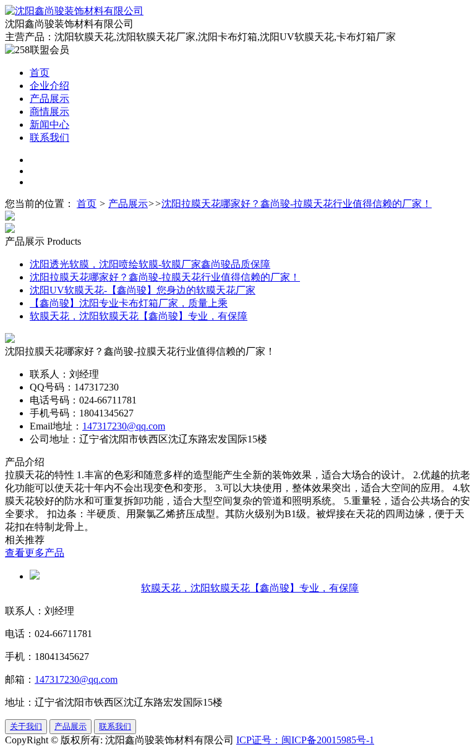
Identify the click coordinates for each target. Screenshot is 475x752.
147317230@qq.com (123, 426)
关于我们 (26, 726)
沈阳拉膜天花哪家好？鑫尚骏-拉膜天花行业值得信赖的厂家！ (296, 203)
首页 (39, 72)
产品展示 (49, 98)
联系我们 (49, 137)
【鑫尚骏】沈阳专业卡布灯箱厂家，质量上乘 (129, 303)
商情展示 (49, 111)
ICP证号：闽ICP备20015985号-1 (305, 740)
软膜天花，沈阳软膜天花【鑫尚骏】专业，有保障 (138, 316)
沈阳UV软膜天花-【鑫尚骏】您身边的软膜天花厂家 (142, 290)
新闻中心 (49, 124)
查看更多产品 (34, 552)
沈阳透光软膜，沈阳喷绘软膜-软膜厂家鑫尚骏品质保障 (150, 264)
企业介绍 (49, 85)
